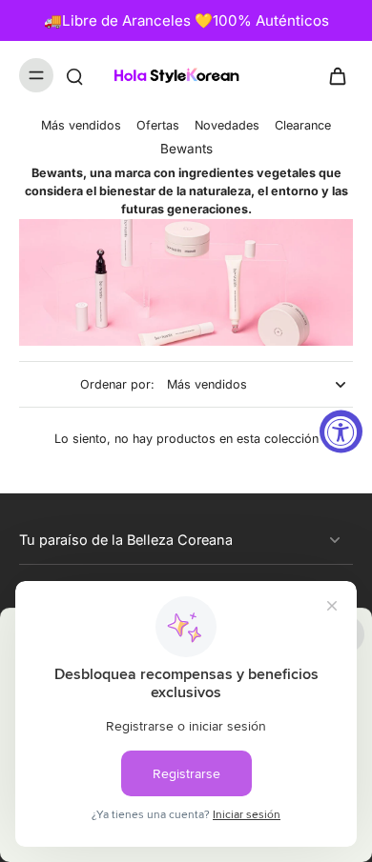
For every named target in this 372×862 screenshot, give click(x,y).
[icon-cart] (332, 75)
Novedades (227, 125)
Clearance (303, 125)
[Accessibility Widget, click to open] (341, 431)
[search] (74, 75)
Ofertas (157, 125)
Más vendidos (81, 125)
